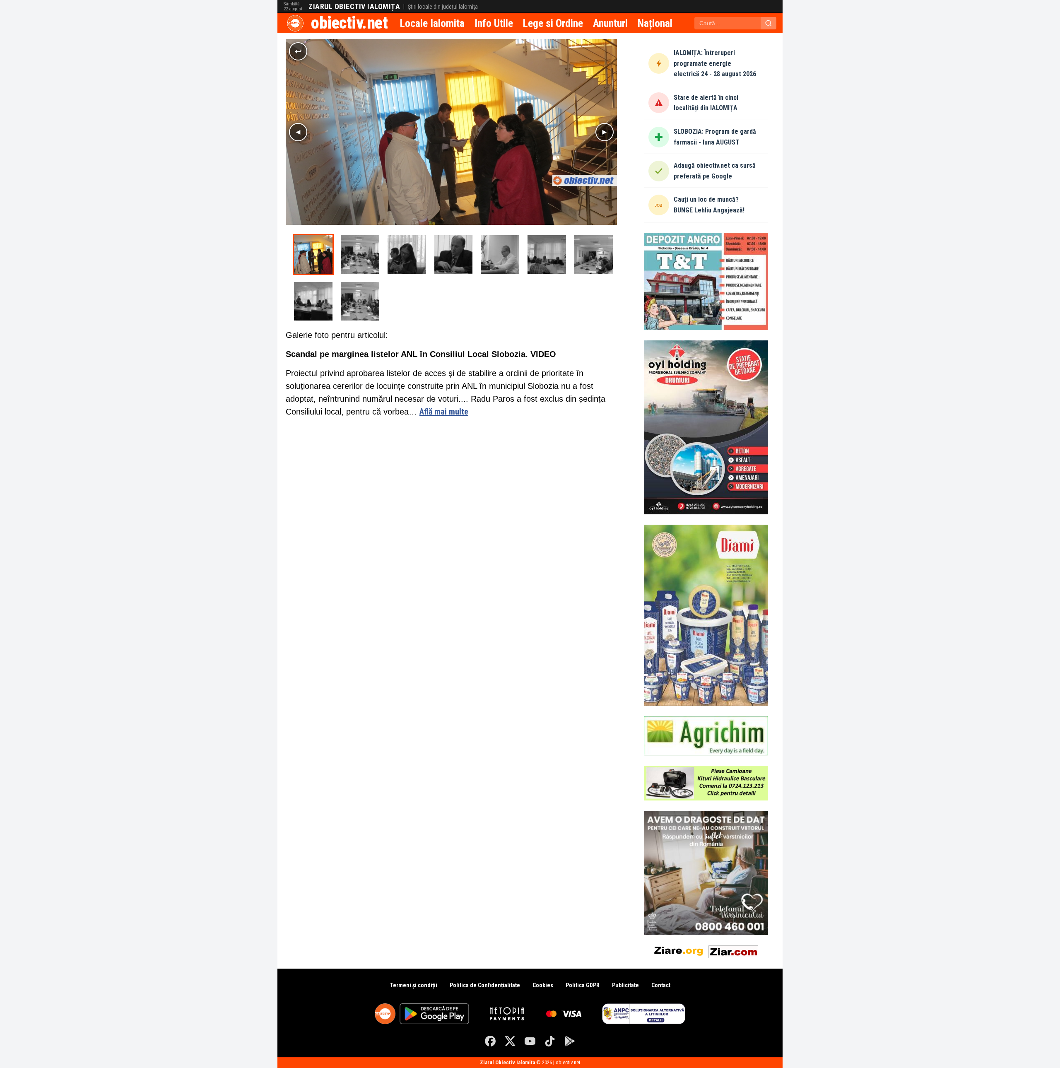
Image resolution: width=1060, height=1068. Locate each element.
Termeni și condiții (413, 985)
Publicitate (625, 985)
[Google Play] (569, 1041)
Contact (660, 985)
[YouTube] (530, 1041)
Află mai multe (443, 412)
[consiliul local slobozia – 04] (453, 254)
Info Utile (494, 23)
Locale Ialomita (432, 23)
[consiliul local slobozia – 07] (593, 254)
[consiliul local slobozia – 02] (360, 254)
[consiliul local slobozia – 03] (407, 254)
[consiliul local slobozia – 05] (500, 254)
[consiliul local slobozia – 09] (313, 254)
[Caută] (768, 23)
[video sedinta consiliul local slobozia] (360, 301)
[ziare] (678, 950)
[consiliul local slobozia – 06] (547, 254)
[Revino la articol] (298, 51)
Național (655, 23)
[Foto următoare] (604, 132)
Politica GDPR (583, 985)
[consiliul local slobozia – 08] (313, 301)
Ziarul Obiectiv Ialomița (354, 6)
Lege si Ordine (553, 23)
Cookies (542, 985)
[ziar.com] (733, 950)
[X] (510, 1041)
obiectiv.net (349, 23)
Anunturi (610, 23)
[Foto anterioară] (298, 132)
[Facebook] (490, 1041)
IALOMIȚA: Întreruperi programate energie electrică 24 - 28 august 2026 (715, 63)
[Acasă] (295, 23)
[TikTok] (549, 1041)
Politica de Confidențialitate (485, 985)
